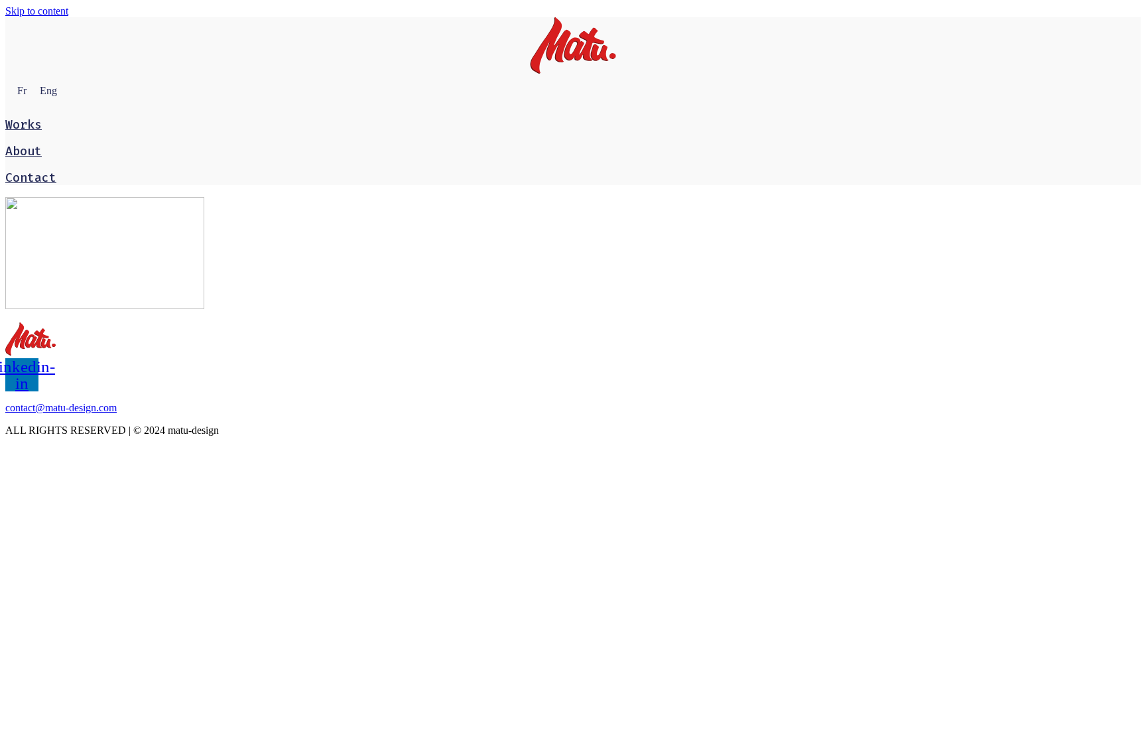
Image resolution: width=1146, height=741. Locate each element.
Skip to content (36, 11)
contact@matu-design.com (61, 407)
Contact (30, 177)
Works (23, 124)
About (23, 151)
